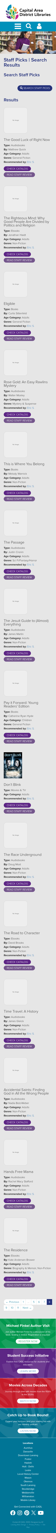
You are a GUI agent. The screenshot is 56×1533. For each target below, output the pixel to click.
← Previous (12, 1302)
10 (12, 1307)
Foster (28, 1459)
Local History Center (28, 1474)
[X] (33, 1511)
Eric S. (30, 162)
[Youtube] (41, 1511)
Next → (27, 1307)
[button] (29, 27)
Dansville (28, 1451)
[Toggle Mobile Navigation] (18, 26)
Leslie (28, 1470)
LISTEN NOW (28, 1431)
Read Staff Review (19, 174)
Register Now (28, 1341)
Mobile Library (28, 1500)
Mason (28, 1477)
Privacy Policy (34, 1525)
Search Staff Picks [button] (36, 88)
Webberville (28, 1492)
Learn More (28, 1371)
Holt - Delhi (28, 1466)
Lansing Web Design (18, 1525)
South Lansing (28, 1485)
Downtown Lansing (28, 1455)
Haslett (28, 1462)
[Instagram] (19, 1511)
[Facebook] (12, 1511)
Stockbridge (28, 1488)
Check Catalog (17, 168)
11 (18, 1307)
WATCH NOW (28, 1401)
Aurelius (28, 1447)
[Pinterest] (26, 1511)
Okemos (28, 1481)
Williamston (28, 1496)
